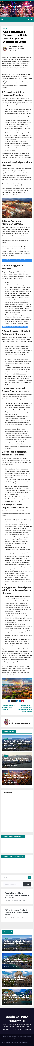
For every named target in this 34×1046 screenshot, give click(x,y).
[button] (25, 19)
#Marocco (23, 48)
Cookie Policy (17, 1042)
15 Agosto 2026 (10, 981)
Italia (5, 956)
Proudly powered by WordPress (11, 1036)
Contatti (3, 1042)
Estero (5, 28)
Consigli (6, 974)
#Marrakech (12, 51)
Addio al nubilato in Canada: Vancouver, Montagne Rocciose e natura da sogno (17, 743)
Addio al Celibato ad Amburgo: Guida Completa (8, 707)
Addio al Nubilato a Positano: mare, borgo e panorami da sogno (15, 961)
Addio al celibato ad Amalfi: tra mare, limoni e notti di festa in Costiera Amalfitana (17, 997)
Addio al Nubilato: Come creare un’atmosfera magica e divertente (15, 979)
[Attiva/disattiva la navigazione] (31, 19)
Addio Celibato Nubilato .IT (17, 6)
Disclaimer (25, 1042)
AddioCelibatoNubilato (16, 46)
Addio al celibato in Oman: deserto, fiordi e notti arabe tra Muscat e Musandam (16, 760)
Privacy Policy (9, 1042)
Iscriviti (27, 884)
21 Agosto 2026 (10, 945)
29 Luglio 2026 (10, 999)
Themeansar (17, 1038)
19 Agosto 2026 (10, 963)
